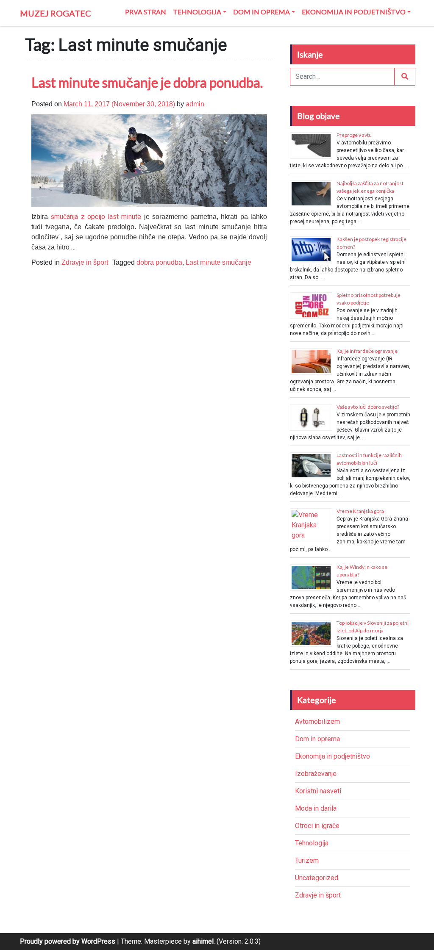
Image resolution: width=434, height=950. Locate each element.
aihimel (203, 941)
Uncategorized (316, 878)
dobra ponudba (159, 262)
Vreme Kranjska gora (360, 511)
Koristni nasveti (318, 791)
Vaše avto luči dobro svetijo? (368, 407)
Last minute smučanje (218, 262)
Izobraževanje (316, 774)
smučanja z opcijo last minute (97, 217)
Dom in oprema (261, 12)
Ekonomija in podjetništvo (354, 12)
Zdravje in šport (84, 262)
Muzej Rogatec (55, 13)
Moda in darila (316, 808)
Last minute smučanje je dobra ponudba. (147, 82)
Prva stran (145, 12)
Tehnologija (197, 12)
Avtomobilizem (317, 721)
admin (195, 104)
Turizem (307, 860)
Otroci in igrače (317, 826)
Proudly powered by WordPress (67, 941)
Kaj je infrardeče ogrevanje (367, 351)
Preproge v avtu (354, 135)
